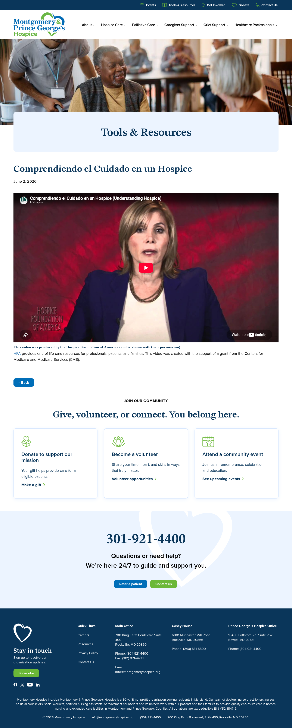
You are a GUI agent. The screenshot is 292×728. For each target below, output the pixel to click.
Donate (243, 5)
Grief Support (215, 24)
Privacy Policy (88, 653)
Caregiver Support (179, 24)
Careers (83, 635)
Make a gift (31, 485)
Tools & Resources (181, 5)
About (87, 24)
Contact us (163, 584)
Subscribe (26, 673)
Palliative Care (144, 24)
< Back (24, 382)
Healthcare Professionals (254, 24)
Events (150, 5)
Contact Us (269, 5)
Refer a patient (130, 584)
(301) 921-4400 (150, 717)
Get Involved (216, 5)
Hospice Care (112, 24)
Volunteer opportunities (133, 479)
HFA (17, 353)
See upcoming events (221, 479)
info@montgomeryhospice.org (112, 717)
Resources (85, 644)
